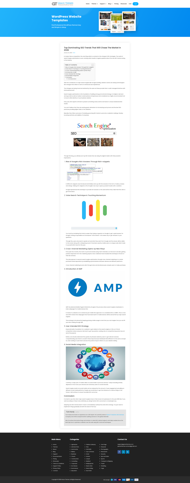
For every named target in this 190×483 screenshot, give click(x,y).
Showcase (124, 4)
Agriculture (74, 444)
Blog (109, 4)
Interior (88, 456)
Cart (130, 4)
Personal (103, 447)
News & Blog (89, 468)
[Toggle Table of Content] (92, 65)
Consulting (74, 461)
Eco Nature (74, 466)
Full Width (88, 449)
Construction (75, 459)
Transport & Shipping (107, 461)
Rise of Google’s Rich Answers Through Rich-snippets (80, 67)
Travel (102, 463)
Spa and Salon (105, 456)
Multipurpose (89, 463)
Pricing (116, 4)
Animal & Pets (75, 447)
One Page (104, 444)
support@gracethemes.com (125, 444)
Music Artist (89, 466)
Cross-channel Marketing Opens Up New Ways (78, 70)
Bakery (73, 451)
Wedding (103, 466)
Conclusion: (69, 77)
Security (103, 454)
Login (135, 4)
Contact (55, 470)
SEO (74, 52)
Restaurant (104, 451)
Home (87, 4)
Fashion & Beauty (91, 444)
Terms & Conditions (58, 463)
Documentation (57, 456)
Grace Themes (65, 479)
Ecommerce (74, 468)
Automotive (74, 449)
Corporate (74, 463)
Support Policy (57, 466)
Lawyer (88, 459)
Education (74, 470)
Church (73, 456)
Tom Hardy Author (72, 79)
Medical (88, 461)
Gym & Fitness (90, 451)
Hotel (87, 454)
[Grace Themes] (63, 4)
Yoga (102, 468)
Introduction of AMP (71, 72)
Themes (94, 4)
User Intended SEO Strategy (73, 74)
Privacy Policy (56, 468)
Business (73, 454)
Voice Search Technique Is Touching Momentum (78, 69)
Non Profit (89, 470)
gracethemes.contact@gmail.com (127, 446)
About (54, 449)
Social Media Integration (72, 75)
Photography (104, 449)
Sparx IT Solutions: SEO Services (115, 414)
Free (87, 447)
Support (102, 4)
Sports (103, 459)
